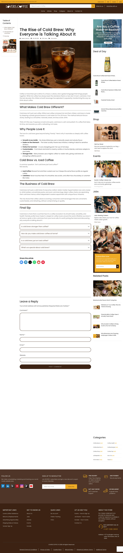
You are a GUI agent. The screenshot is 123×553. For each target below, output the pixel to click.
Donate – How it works (81, 520)
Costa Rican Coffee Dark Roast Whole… (104, 76)
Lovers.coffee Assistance (10, 513)
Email (22, 345)
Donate (29, 526)
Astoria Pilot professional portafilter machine (111, 110)
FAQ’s (52, 520)
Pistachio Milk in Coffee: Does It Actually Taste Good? (110, 315)
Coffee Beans (98, 443)
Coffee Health (112, 443)
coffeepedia (97, 455)
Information (54, 38)
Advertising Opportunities (10, 520)
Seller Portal (101, 1)
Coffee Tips (111, 451)
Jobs (120, 1)
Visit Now (97, 151)
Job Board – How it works (82, 517)
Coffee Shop (97, 451)
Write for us (99, 6)
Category (62, 11)
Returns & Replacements (10, 517)
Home (43, 11)
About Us (70, 11)
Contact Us (78, 11)
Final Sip (6, 36)
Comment (24, 310)
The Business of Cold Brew (8, 32)
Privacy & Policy (45, 549)
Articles (49, 11)
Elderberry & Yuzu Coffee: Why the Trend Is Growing (110, 306)
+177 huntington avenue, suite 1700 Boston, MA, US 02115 (111, 536)
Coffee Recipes (112, 447)
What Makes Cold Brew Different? (9, 28)
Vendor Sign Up (7, 526)
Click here (97, 222)
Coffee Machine (98, 447)
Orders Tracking (55, 517)
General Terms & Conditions (28, 549)
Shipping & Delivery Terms (85, 549)
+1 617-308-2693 (110, 529)
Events (114, 1)
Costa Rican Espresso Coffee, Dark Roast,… (111, 91)
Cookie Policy (57, 549)
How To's (110, 455)
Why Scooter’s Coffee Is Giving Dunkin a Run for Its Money (109, 325)
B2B (108, 1)
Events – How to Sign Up (82, 513)
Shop (55, 11)
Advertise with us (112, 6)
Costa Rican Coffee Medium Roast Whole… (111, 81)
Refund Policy (69, 549)
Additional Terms (101, 549)
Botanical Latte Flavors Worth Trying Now (105, 300)
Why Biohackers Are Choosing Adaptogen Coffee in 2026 (109, 334)
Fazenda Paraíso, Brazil (107, 100)
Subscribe (71, 486)
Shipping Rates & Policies (10, 523)
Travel (109, 459)
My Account (54, 513)
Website (22, 355)
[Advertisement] (55, 22)
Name (22, 335)
